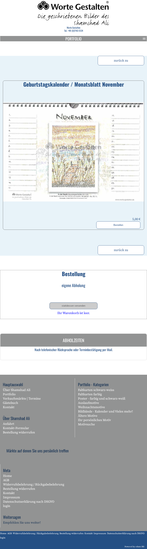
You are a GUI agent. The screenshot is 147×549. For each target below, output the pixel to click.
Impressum (11, 497)
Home (7, 476)
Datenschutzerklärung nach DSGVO (28, 502)
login (6, 506)
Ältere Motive (87, 416)
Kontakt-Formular (16, 428)
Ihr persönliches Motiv (94, 420)
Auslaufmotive (88, 403)
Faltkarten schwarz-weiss (96, 390)
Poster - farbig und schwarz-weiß (101, 399)
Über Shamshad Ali (16, 390)
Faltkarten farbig (90, 394)
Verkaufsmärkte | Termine (22, 399)
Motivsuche (86, 424)
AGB (6, 480)
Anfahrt (8, 424)
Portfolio (73, 39)
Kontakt (8, 407)
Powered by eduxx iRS (134, 546)
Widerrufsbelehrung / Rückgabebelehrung (33, 484)
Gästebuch (10, 403)
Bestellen (118, 225)
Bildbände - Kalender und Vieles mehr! (105, 411)
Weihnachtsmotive (91, 407)
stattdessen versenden (73, 305)
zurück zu (121, 61)
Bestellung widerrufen (19, 432)
